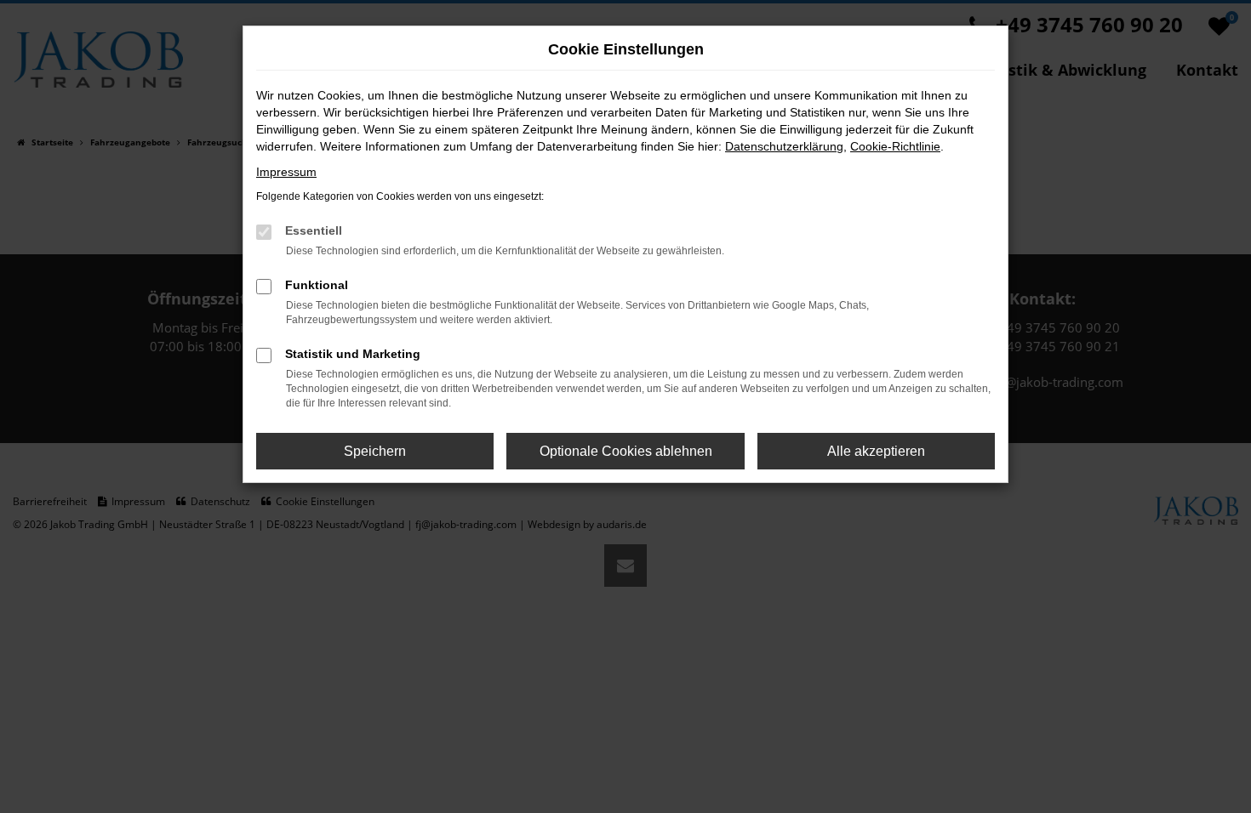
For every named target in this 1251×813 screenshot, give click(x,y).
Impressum (286, 172)
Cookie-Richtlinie (895, 146)
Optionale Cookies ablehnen (626, 451)
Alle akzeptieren (876, 451)
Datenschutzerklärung (784, 146)
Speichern (375, 451)
